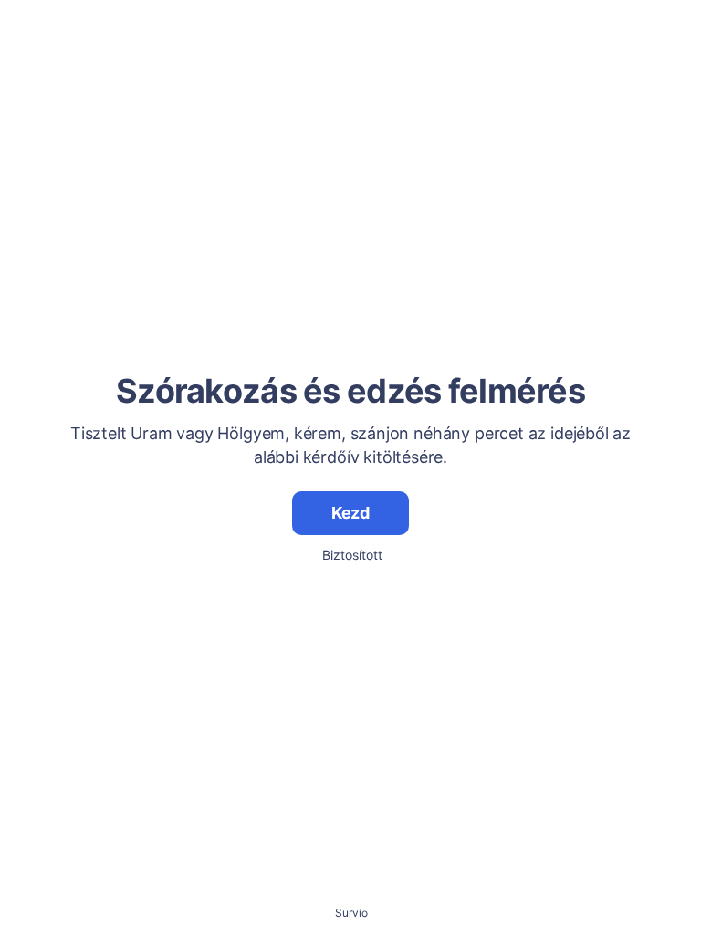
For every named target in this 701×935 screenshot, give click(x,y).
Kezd (350, 512)
